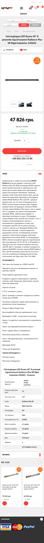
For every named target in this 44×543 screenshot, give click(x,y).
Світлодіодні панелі (28, 31)
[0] (30, 8)
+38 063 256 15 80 (22, 158)
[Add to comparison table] (18, 503)
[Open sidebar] (2, 2)
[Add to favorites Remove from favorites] (13, 164)
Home (9, 31)
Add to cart (22, 151)
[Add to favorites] (13, 503)
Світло (16, 31)
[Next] (40, 462)
